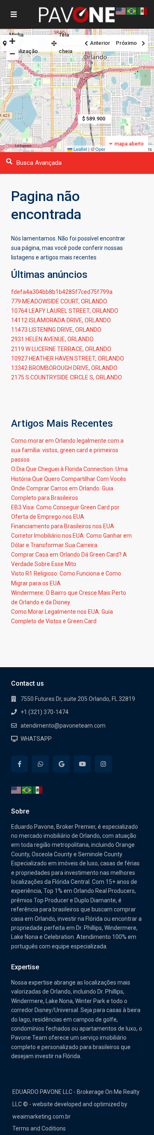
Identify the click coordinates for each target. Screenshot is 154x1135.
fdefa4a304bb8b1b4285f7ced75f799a (62, 292)
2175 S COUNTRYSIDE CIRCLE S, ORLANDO (66, 377)
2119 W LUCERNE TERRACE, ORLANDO (61, 349)
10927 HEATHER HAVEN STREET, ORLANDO (67, 358)
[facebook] (19, 764)
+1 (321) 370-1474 (45, 712)
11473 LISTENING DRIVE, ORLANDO (56, 329)
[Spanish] (37, 789)
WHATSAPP (36, 738)
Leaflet (79, 149)
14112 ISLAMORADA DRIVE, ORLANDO (61, 320)
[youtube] (82, 764)
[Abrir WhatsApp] (133, 1114)
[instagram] (103, 764)
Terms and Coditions (39, 1128)
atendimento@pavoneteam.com (63, 725)
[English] (16, 789)
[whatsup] (40, 764)
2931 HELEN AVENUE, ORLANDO (52, 339)
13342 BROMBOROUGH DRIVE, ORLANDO (64, 368)
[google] (61, 764)
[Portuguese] (27, 789)
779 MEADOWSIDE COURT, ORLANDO (59, 301)
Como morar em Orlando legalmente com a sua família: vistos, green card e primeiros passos (67, 450)
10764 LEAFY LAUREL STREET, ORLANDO (64, 310)
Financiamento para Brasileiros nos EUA (62, 526)
